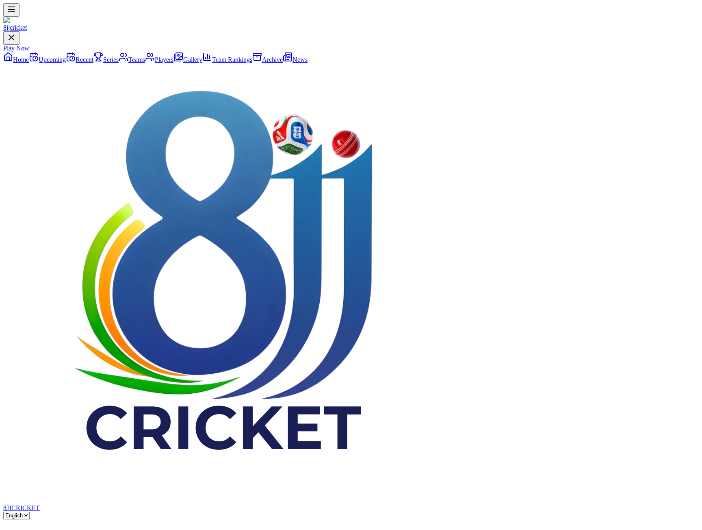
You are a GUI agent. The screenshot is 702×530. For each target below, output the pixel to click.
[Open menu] (11, 10)
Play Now (16, 48)
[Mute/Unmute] (23, 525)
